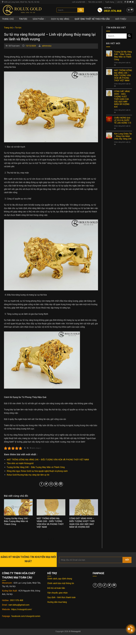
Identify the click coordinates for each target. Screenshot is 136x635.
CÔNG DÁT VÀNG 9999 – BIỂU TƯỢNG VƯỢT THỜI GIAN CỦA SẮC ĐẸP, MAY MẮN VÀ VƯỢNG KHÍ (122, 99)
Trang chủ (8, 19)
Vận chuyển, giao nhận (57, 592)
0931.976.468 (108, 11)
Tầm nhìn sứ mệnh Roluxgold (20, 463)
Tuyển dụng (109, 2)
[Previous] (7, 515)
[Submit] (80, 10)
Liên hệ (119, 2)
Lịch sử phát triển (78, 2)
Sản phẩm (38, 19)
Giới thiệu (120, 19)
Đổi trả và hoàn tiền (56, 588)
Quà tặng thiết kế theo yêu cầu (92, 19)
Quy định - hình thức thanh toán (61, 597)
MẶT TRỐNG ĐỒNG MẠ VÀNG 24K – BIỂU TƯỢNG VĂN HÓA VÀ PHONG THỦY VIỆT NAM (48, 459)
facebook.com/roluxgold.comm (25, 616)
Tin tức (23, 19)
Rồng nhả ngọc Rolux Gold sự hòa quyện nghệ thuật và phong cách (37, 471)
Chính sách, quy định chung (59, 578)
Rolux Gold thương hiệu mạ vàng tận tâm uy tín (28, 475)
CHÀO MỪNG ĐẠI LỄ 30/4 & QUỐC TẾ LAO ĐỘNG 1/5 (122, 120)
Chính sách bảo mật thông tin (60, 583)
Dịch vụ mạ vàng (60, 19)
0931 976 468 (16, 600)
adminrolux (46, 46)
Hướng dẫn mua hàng (57, 602)
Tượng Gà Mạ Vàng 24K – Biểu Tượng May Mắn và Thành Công (36, 467)
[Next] (94, 515)
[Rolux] (27, 10)
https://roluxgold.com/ (21, 609)
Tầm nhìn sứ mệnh (95, 2)
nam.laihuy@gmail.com (18, 605)
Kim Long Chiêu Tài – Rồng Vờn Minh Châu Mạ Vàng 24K (123, 136)
